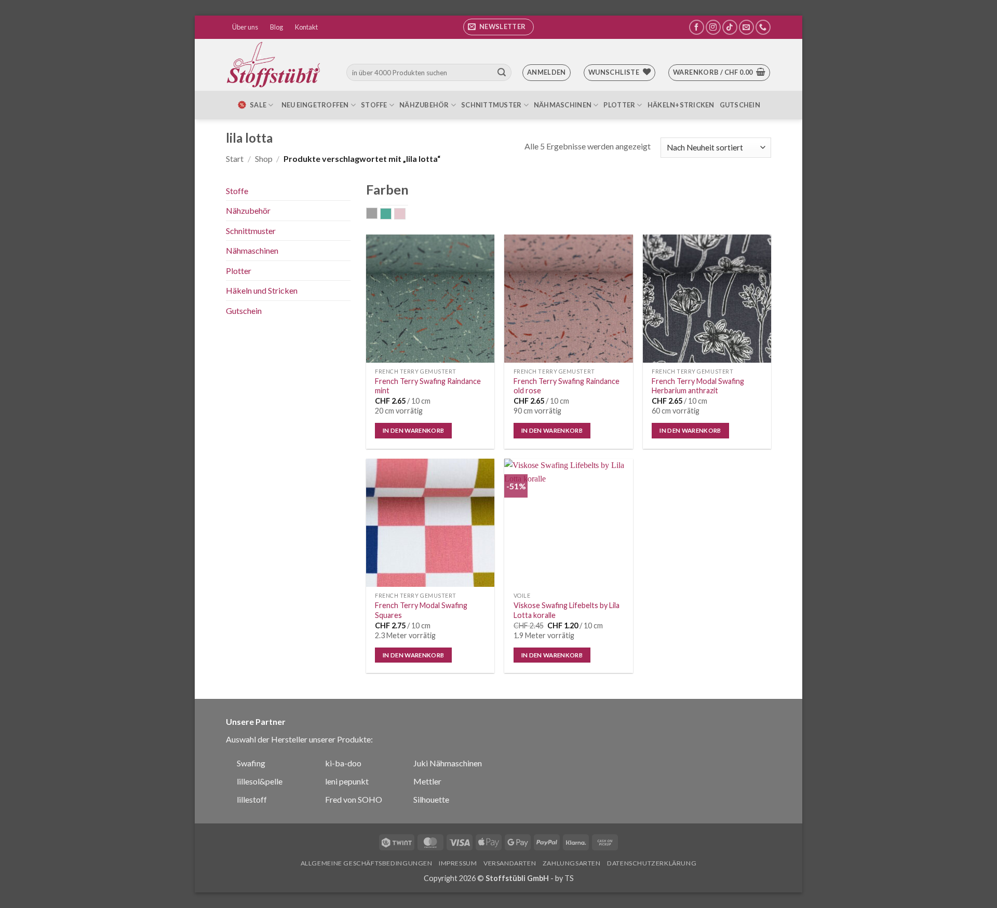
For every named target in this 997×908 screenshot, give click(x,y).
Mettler (427, 781)
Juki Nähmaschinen (447, 763)
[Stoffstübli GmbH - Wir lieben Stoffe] (275, 65)
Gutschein (740, 105)
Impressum (458, 863)
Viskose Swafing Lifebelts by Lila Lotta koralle (566, 610)
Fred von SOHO (353, 799)
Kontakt (306, 27)
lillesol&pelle (259, 781)
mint (391, 214)
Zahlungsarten (572, 863)
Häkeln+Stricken (681, 105)
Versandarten (509, 863)
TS (569, 878)
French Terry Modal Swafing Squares (421, 610)
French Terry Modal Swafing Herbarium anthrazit (698, 386)
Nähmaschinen (562, 105)
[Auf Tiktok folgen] (729, 27)
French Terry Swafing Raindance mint (428, 386)
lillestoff (252, 799)
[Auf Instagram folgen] (713, 27)
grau (377, 214)
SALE (258, 105)
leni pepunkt (347, 781)
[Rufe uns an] (763, 27)
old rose (405, 214)
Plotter (619, 105)
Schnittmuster (491, 105)
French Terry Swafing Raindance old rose (566, 386)
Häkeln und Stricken (262, 290)
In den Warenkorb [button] (413, 430)
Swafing (251, 763)
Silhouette (431, 799)
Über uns (245, 27)
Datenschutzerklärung (651, 863)
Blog (276, 27)
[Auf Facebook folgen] (696, 27)
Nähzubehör (424, 105)
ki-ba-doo (343, 763)
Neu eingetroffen (315, 105)
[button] (498, 27)
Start (235, 158)
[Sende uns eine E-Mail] (746, 27)
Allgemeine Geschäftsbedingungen (367, 863)
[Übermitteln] (501, 72)
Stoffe (374, 105)
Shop (264, 158)
